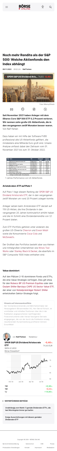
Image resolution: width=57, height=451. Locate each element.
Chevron (27, 230)
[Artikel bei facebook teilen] (34, 109)
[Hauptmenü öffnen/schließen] (6, 7)
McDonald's (8, 237)
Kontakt (27, 447)
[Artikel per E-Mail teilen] (12, 109)
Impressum (38, 447)
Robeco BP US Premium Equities (26, 283)
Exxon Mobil (42, 230)
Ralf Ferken (21, 337)
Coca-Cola (32, 233)
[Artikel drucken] (23, 109)
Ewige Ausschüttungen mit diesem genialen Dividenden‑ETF (23, 418)
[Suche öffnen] (50, 7)
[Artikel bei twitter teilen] (45, 109)
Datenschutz (30, 444)
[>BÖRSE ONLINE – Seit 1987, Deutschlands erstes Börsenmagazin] (24, 7)
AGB (42, 444)
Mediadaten (50, 447)
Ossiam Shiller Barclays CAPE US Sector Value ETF (28, 286)
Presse (52, 444)
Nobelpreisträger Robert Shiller (32, 290)
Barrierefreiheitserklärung (11, 444)
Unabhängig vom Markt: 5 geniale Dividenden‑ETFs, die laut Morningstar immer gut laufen (28, 409)
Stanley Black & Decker (25, 251)
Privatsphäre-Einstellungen (11, 447)
